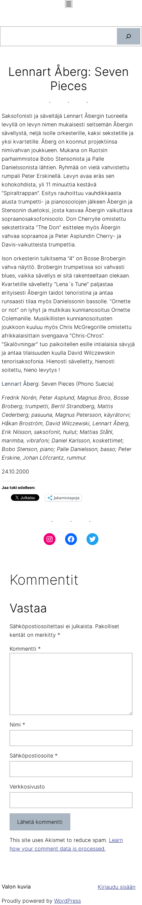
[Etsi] (128, 36)
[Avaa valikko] (69, 4)
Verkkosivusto (27, 786)
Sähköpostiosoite (33, 755)
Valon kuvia (16, 886)
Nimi (17, 724)
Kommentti (25, 648)
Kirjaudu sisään (116, 887)
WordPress (67, 900)
